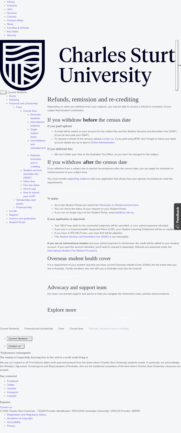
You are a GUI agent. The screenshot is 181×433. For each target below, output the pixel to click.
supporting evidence (78, 178)
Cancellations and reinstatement (68, 317)
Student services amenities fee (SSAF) (32, 174)
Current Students (9, 328)
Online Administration (103, 142)
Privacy (11, 425)
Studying (14, 99)
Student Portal (17, 222)
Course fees (30, 110)
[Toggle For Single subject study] (37, 136)
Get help (55, 301)
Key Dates (13, 31)
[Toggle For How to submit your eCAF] (36, 196)
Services (12, 12)
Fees (19, 107)
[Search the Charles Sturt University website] (176, 65)
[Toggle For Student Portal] (26, 222)
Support (13, 214)
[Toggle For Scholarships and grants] (24, 203)
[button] (177, 216)
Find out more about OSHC (65, 276)
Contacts (12, 5)
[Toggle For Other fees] (36, 181)
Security (11, 35)
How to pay (29, 188)
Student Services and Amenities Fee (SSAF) (84, 236)
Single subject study (34, 133)
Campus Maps (15, 20)
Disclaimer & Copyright (20, 418)
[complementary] (3, 92)
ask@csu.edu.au (124, 212)
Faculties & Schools (18, 27)
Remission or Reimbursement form (119, 205)
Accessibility (14, 422)
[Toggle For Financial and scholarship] (38, 103)
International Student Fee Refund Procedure (72, 250)
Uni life (13, 211)
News (10, 24)
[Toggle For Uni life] (17, 211)
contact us (108, 138)
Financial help (24, 207)
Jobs (9, 9)
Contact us (14, 346)
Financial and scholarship (23, 103)
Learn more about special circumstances (72, 190)
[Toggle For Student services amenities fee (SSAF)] (32, 177)
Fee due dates (31, 185)
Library (11, 1)
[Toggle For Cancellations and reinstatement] (30, 151)
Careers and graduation (22, 218)
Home (12, 96)
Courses (11, 16)
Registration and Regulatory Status (26, 414)
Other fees (29, 181)
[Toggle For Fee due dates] (40, 185)
